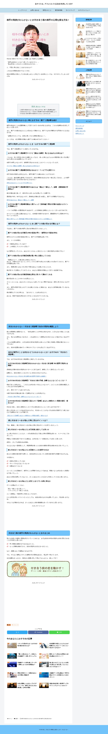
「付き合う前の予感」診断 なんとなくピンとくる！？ (24, 396)
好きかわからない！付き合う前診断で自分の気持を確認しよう (39, 111)
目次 (33, 107)
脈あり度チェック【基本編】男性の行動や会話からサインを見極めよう (29, 219)
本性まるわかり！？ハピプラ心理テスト (19, 183)
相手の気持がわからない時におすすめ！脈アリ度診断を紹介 (38, 109)
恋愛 (9, 624)
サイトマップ (80, 126)
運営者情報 (79, 128)
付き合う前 (16, 624)
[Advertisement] (38, 91)
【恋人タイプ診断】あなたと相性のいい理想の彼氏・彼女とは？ (27, 415)
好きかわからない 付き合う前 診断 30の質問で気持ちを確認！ (26, 376)
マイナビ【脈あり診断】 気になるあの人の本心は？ (23, 166)
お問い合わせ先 (80, 131)
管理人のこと (80, 133)
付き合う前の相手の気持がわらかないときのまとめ (35, 113)
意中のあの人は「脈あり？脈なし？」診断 (20, 200)
